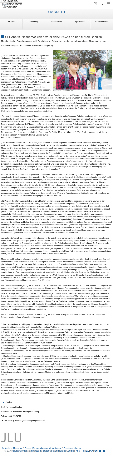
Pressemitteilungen (73, 448)
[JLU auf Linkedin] (87, 450)
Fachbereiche (56, 21)
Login (71, 450)
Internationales (101, 21)
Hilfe (77, 450)
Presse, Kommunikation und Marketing (43, 448)
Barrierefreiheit (20, 450)
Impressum (35, 450)
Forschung (33, 21)
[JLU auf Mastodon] (95, 450)
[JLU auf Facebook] (104, 450)
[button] (95, 3)
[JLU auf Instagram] (83, 450)
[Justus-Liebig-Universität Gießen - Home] (28, 4)
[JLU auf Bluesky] (91, 450)
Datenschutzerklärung (54, 450)
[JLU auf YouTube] (100, 450)
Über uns (17, 448)
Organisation (79, 21)
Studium (11, 21)
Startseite (5, 448)
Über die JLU (56, 12)
